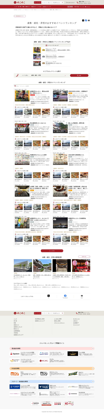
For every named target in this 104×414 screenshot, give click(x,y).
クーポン (39, 6)
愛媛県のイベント (84, 287)
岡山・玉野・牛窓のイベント (20, 285)
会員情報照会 (17, 330)
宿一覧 (19, 6)
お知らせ (75, 320)
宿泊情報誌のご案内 (39, 318)
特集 (23, 6)
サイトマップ (76, 324)
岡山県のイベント (45, 9)
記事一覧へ (84, 256)
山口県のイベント (56, 287)
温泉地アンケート (39, 320)
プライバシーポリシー (59, 322)
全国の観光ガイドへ (20, 16)
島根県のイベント (27, 287)
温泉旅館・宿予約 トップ (19, 9)
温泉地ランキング (18, 326)
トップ (15, 6)
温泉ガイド (28, 6)
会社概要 (75, 322)
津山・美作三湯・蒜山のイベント (36, 285)
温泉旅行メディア (46, 6)
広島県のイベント (46, 287)
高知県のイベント (18, 289)
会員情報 (71, 6)
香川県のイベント (75, 287)
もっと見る (52, 250)
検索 (80, 75)
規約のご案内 (57, 320)
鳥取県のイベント (18, 287)
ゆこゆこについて (70, 2)
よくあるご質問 (57, 318)
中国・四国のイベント (35, 9)
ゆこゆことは (76, 318)
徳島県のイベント (65, 287)
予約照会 (80, 6)
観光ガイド (34, 6)
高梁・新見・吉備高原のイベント (53, 285)
